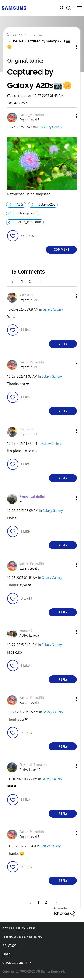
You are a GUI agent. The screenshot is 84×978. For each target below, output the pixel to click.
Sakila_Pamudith (29, 222)
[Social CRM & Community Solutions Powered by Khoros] (64, 912)
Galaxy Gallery (52, 127)
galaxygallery (26, 213)
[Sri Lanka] (14, 7)
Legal (7, 954)
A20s (20, 205)
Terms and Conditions (22, 937)
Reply (62, 344)
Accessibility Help (18, 928)
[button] (68, 116)
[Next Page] (38, 281)
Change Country (17, 963)
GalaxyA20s (46, 205)
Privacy (9, 946)
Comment (61, 249)
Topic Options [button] (68, 46)
